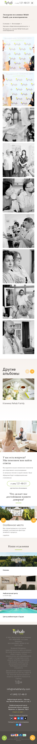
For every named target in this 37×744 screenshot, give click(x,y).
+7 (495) (22, 3)
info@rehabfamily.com (18, 689)
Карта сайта (18, 737)
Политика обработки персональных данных (18, 739)
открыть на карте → (18, 712)
